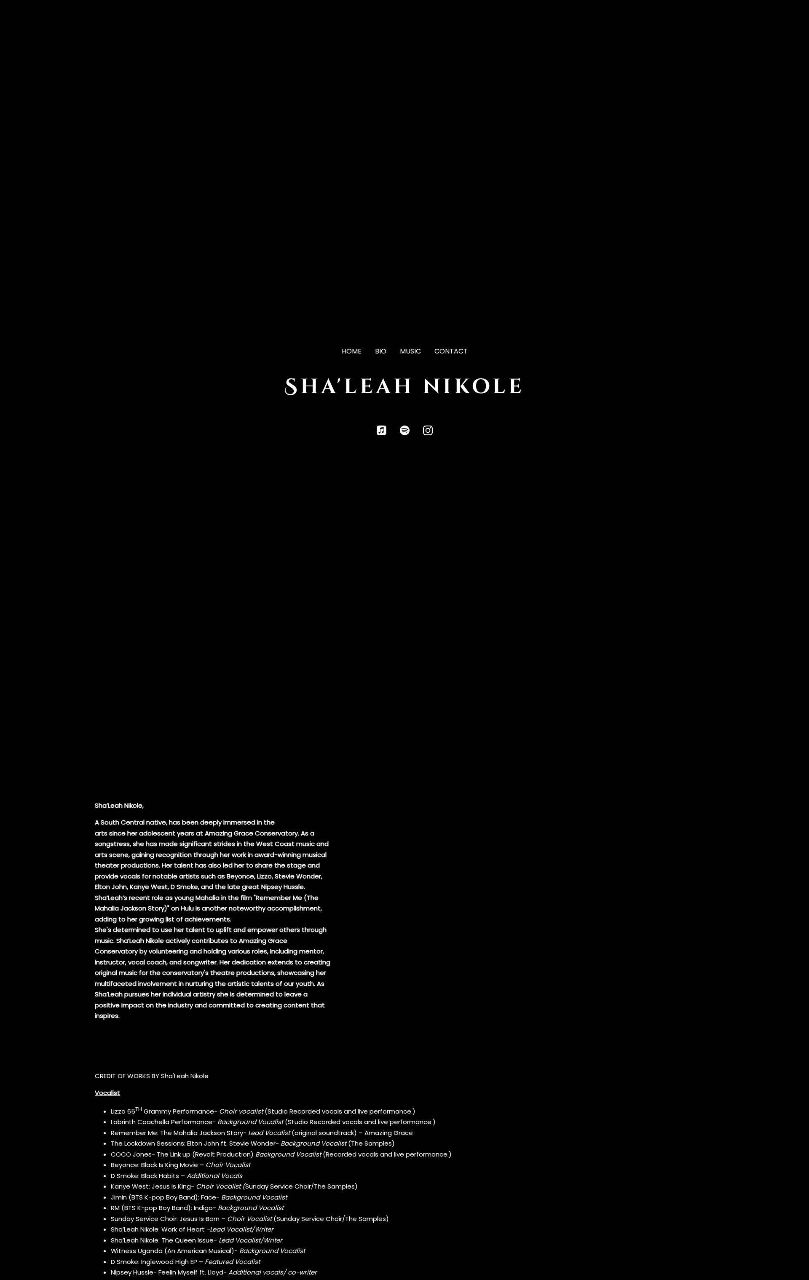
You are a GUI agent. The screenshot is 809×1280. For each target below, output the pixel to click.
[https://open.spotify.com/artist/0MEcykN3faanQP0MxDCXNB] (405, 430)
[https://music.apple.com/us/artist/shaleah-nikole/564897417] (381, 430)
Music (410, 351)
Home (352, 351)
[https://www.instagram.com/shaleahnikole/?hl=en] (428, 430)
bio (380, 351)
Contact (451, 351)
